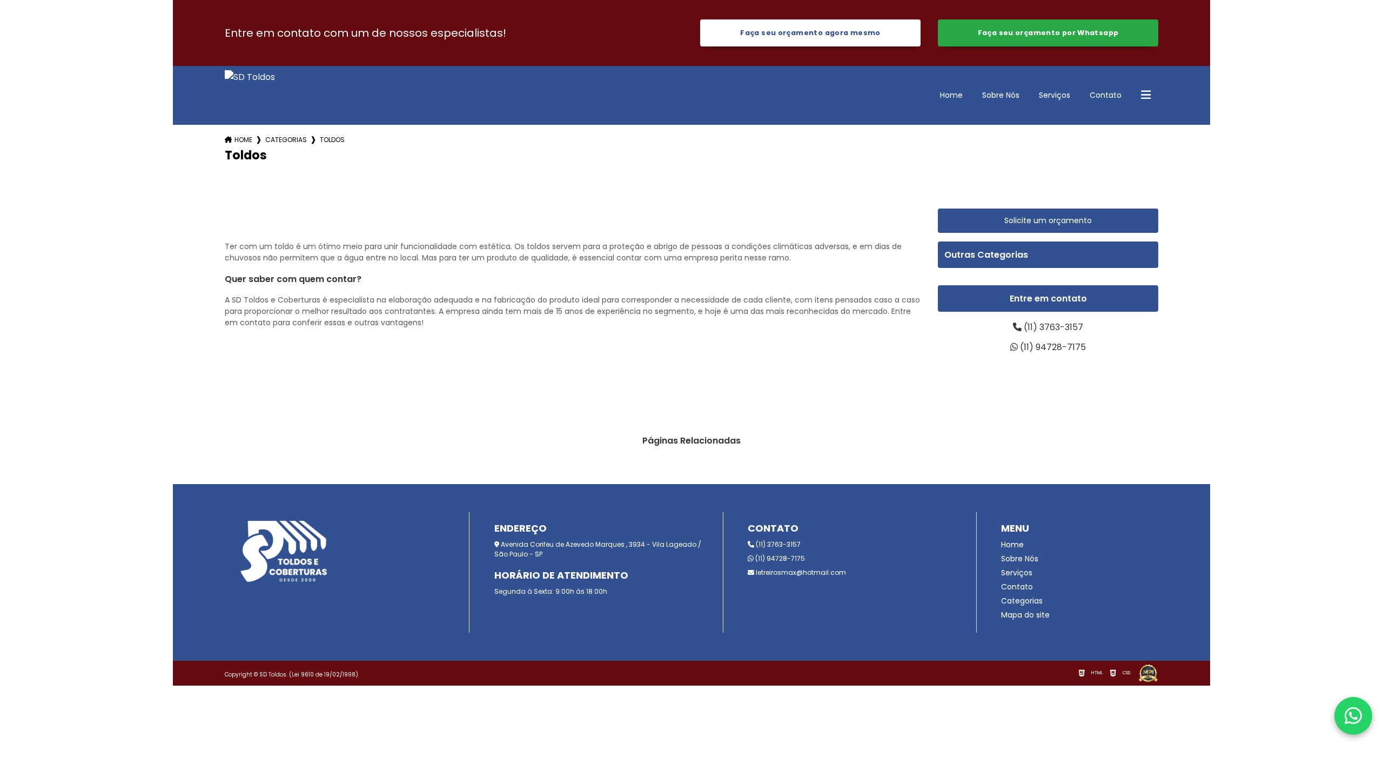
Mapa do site (1025, 615)
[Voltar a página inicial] (250, 95)
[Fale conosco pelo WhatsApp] (1353, 716)
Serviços (1054, 95)
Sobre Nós (1000, 95)
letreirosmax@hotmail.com (800, 572)
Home (951, 95)
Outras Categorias (986, 255)
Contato (1106, 95)
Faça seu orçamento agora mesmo (810, 32)
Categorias (286, 139)
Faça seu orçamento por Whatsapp (1048, 32)
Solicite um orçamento (1048, 220)
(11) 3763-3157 (1052, 327)
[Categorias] (1145, 96)
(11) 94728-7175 (1052, 347)
